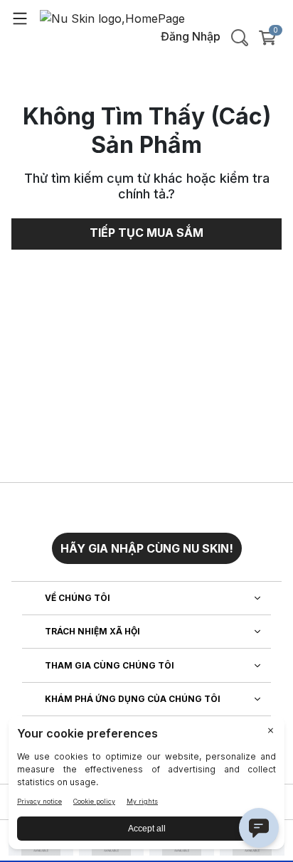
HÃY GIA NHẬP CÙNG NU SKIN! (146, 548)
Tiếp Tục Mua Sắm (146, 232)
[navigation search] (239, 38)
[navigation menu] (19, 18)
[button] (147, 542)
